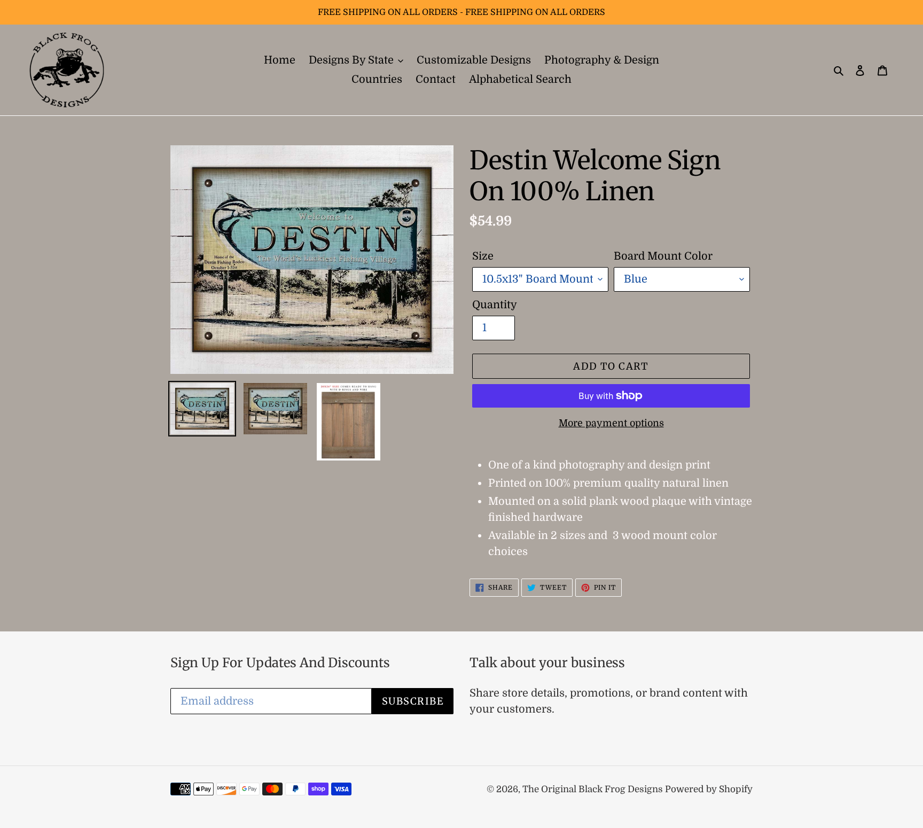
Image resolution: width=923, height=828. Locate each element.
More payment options (611, 423)
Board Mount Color (663, 256)
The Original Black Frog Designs (593, 789)
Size (483, 256)
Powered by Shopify (709, 789)
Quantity (494, 305)
